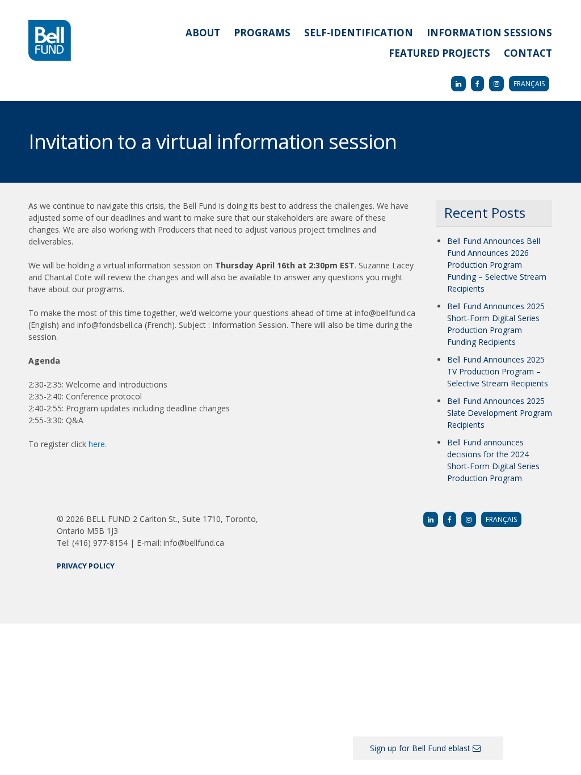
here (97, 444)
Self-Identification (358, 32)
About (203, 32)
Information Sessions (489, 32)
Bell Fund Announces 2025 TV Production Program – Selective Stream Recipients (497, 371)
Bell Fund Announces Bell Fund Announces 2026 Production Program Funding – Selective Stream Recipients (496, 264)
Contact (528, 53)
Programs (262, 32)
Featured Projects (439, 53)
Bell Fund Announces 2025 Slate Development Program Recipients (499, 412)
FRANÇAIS (529, 84)
